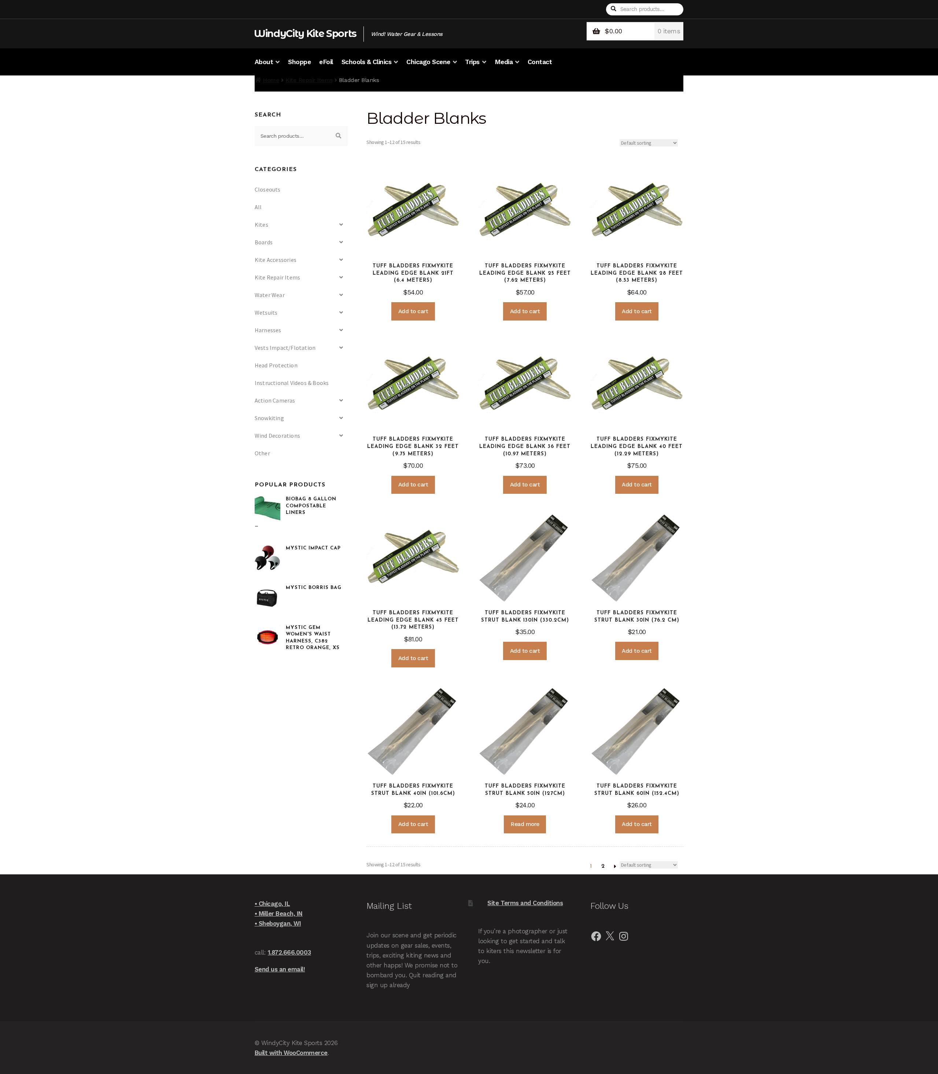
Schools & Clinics (366, 62)
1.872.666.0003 (289, 952)
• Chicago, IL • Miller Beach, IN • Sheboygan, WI (279, 913)
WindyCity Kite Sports (305, 33)
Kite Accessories (275, 259)
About (264, 62)
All (258, 207)
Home (271, 80)
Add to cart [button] (413, 311)
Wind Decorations (277, 435)
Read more (524, 824)
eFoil (326, 62)
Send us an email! (280, 969)
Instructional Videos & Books (292, 382)
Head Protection (276, 365)
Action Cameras (275, 400)
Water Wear (270, 295)
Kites (261, 224)
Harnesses (268, 330)
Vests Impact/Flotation (285, 347)
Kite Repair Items (309, 80)
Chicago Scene (428, 62)
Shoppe (299, 62)
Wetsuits (266, 312)
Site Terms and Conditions (525, 903)
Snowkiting (269, 418)
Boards (264, 242)
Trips (472, 62)
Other (262, 453)
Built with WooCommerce (291, 1052)
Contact (540, 62)
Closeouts (268, 189)
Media (504, 62)
